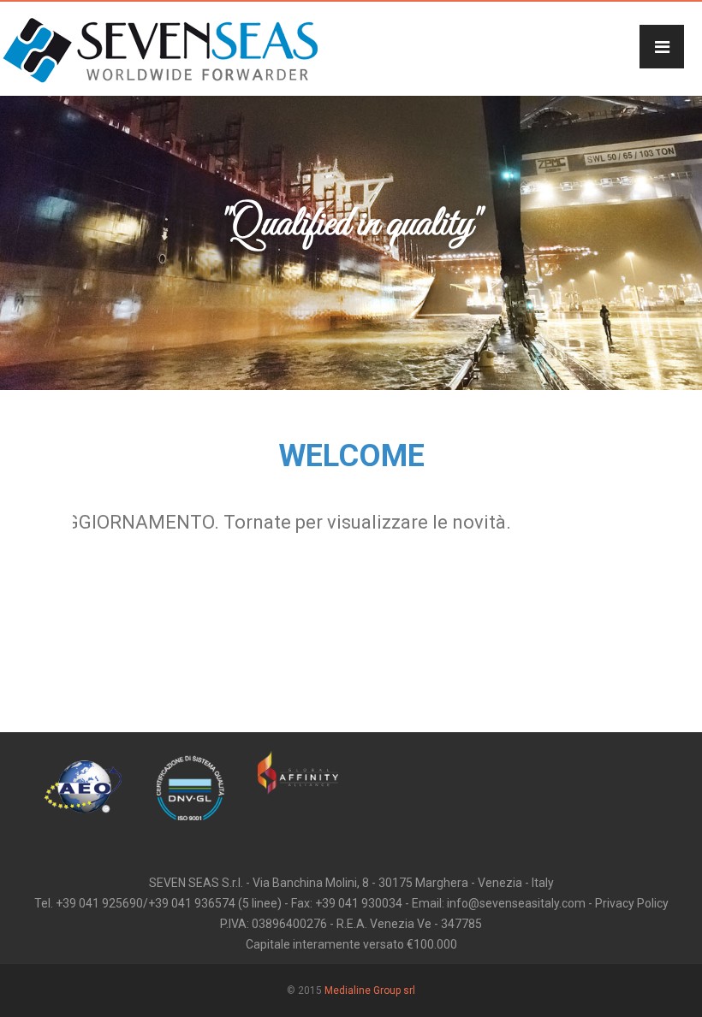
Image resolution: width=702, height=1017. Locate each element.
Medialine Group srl (369, 990)
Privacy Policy (632, 903)
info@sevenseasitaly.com (516, 903)
